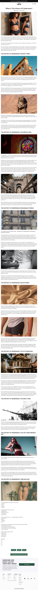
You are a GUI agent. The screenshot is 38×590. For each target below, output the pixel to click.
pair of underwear (7, 346)
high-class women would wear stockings (14, 243)
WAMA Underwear (20, 588)
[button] (3, 4)
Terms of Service (20, 578)
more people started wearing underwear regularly (18, 374)
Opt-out (20, 584)
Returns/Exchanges (11, 580)
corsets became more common (13, 270)
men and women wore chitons (27, 83)
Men (3, 575)
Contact (9, 575)
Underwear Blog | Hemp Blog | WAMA (19, 554)
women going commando (25, 79)
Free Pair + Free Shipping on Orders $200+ (19, 1)
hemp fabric (32, 202)
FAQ (8, 578)
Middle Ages (4, 155)
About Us (15, 575)
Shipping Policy (20, 580)
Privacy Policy (20, 575)
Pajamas (4, 578)
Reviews (15, 578)
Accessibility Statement (21, 582)
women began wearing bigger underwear (19, 380)
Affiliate (15, 580)
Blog (14, 577)
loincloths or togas (17, 88)
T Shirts (4, 577)
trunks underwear (26, 338)
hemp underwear (10, 91)
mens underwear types (18, 391)
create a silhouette (4, 237)
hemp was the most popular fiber (16, 90)
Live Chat (9, 577)
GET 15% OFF (26, 564)
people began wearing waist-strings (17, 115)
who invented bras (9, 85)
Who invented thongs (4, 40)
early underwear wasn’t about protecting (22, 120)
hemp (17, 474)
